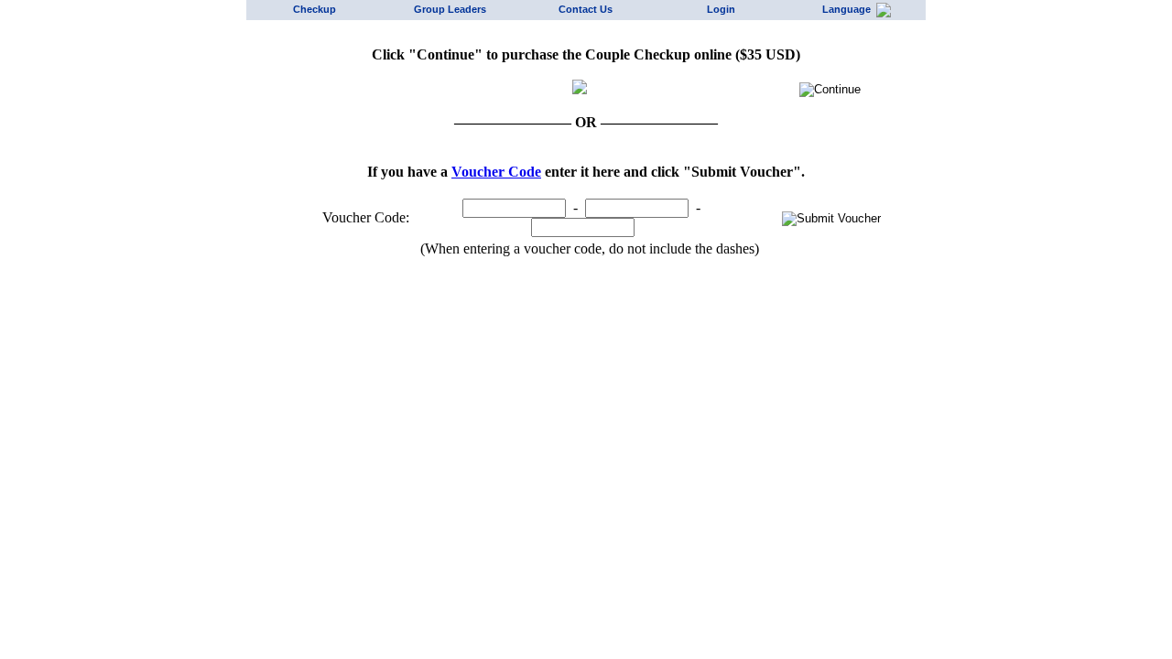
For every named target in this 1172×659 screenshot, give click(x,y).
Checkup (314, 9)
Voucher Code (496, 171)
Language (849, 9)
